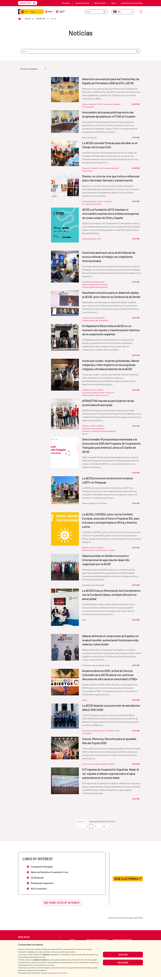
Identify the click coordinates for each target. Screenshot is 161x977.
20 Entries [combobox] (80, 821)
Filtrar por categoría (28, 69)
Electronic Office (100, 3)
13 (88, 827)
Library (113, 3)
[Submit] (104, 11)
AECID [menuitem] (72, 940)
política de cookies (60, 973)
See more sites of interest (62, 902)
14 (91, 827)
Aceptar (122, 954)
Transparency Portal (82, 3)
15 (96, 827)
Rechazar (123, 962)
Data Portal (66, 3)
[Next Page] (109, 826)
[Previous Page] (76, 826)
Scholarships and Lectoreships (131, 3)
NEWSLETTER (25, 3)
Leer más (136, 104)
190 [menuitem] (105, 827)
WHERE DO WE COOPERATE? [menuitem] (97, 940)
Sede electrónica (126, 878)
